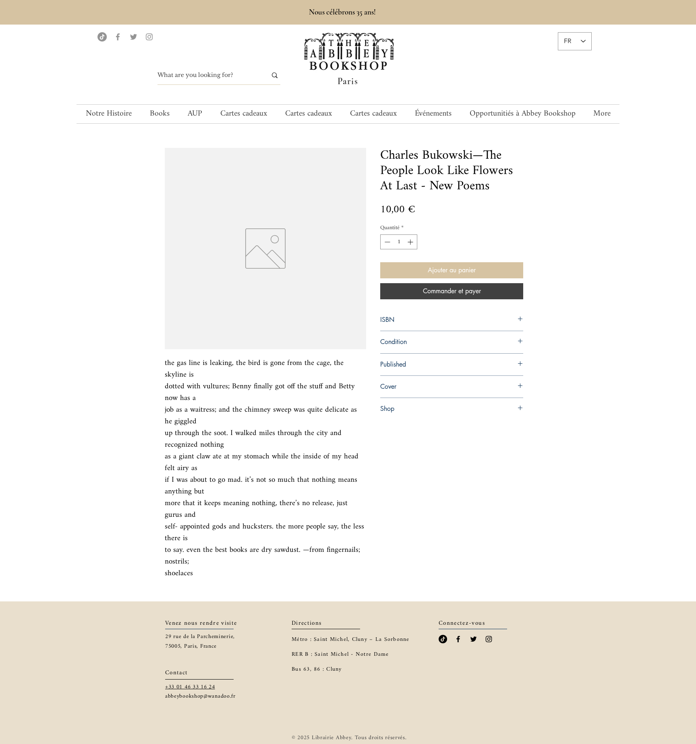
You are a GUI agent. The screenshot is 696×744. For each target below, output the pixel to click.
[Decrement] (386, 242)
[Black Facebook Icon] (458, 639)
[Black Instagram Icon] (489, 639)
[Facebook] (117, 36)
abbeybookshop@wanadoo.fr (200, 696)
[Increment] (411, 242)
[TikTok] (102, 36)
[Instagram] (149, 36)
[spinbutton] (399, 242)
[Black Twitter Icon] (473, 639)
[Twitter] (133, 36)
